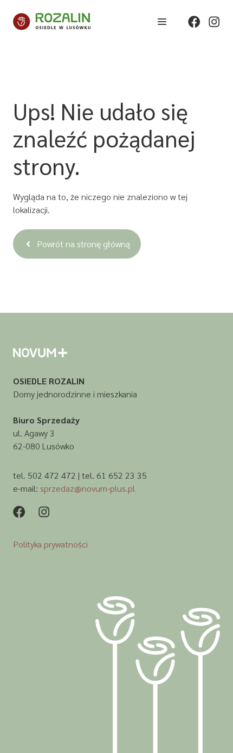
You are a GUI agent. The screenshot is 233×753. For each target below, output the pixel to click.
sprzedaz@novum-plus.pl (87, 488)
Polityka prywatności (50, 544)
